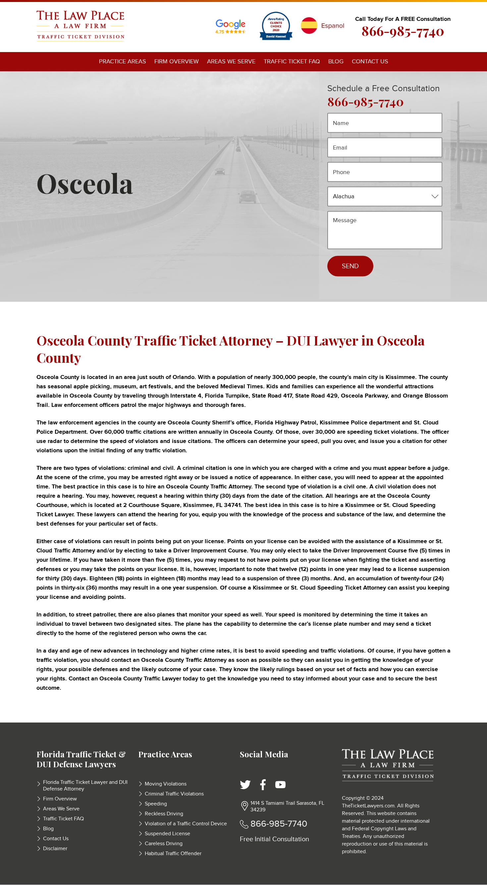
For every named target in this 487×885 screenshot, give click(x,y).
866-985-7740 (402, 30)
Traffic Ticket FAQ (292, 61)
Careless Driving (164, 844)
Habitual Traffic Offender (173, 854)
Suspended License (167, 834)
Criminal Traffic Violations (174, 794)
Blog (336, 61)
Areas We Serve (231, 61)
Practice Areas (122, 61)
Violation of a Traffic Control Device (186, 824)
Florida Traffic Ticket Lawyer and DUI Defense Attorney (85, 785)
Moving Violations (166, 784)
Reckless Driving (164, 814)
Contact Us (370, 61)
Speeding (156, 804)
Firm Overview (176, 61)
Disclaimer (55, 849)
